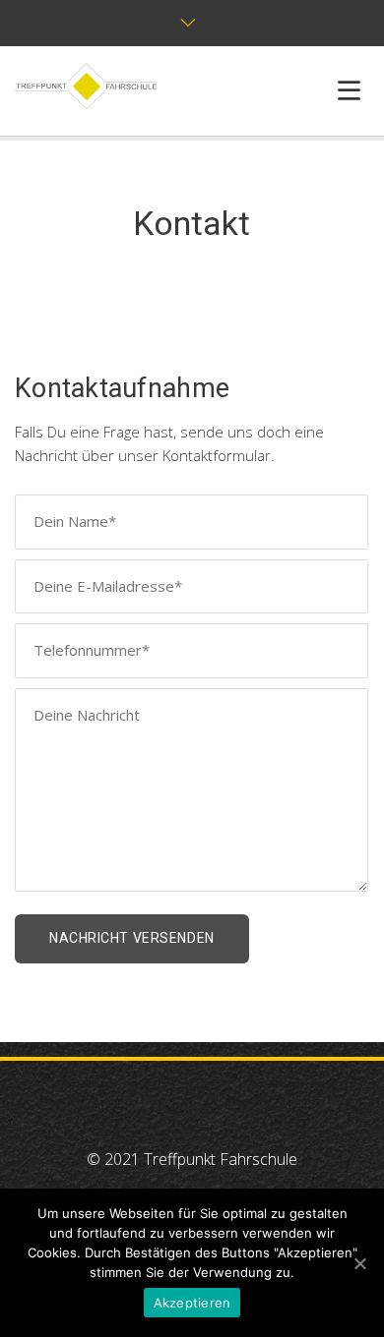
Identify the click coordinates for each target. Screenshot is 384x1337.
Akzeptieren (192, 1302)
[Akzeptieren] (359, 1263)
